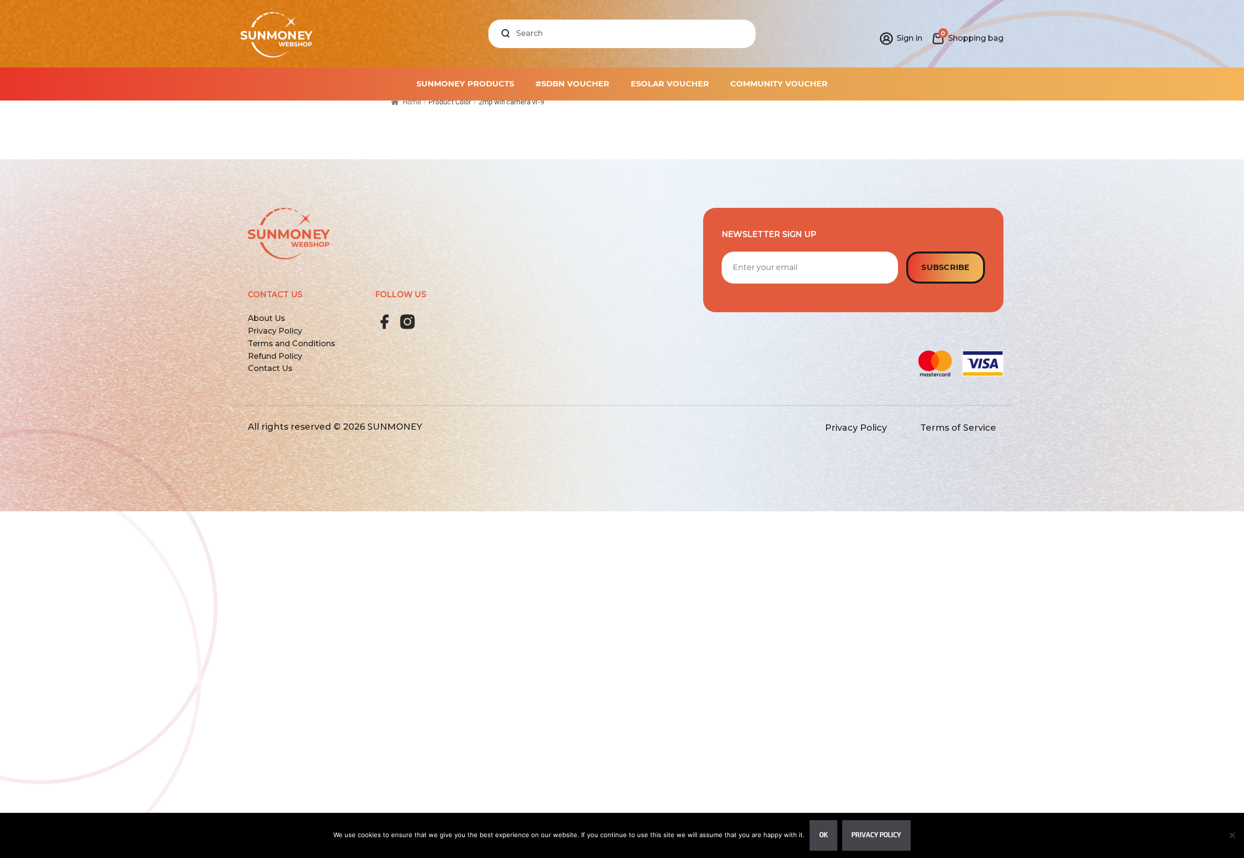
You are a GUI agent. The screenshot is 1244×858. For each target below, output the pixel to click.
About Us (266, 318)
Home (412, 102)
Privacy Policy (275, 331)
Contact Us (270, 368)
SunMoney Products (465, 84)
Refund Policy (275, 356)
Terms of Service (958, 427)
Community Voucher (779, 84)
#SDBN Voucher (572, 84)
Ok (823, 835)
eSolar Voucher (670, 84)
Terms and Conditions (291, 343)
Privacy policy (876, 835)
